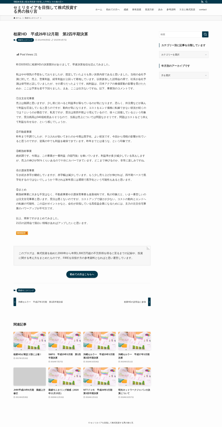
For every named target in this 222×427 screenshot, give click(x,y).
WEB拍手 (22, 233)
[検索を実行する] (205, 34)
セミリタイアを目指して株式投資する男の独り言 (45, 9)
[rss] (202, 2)
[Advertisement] (184, 104)
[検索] (206, 2)
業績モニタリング (25, 40)
